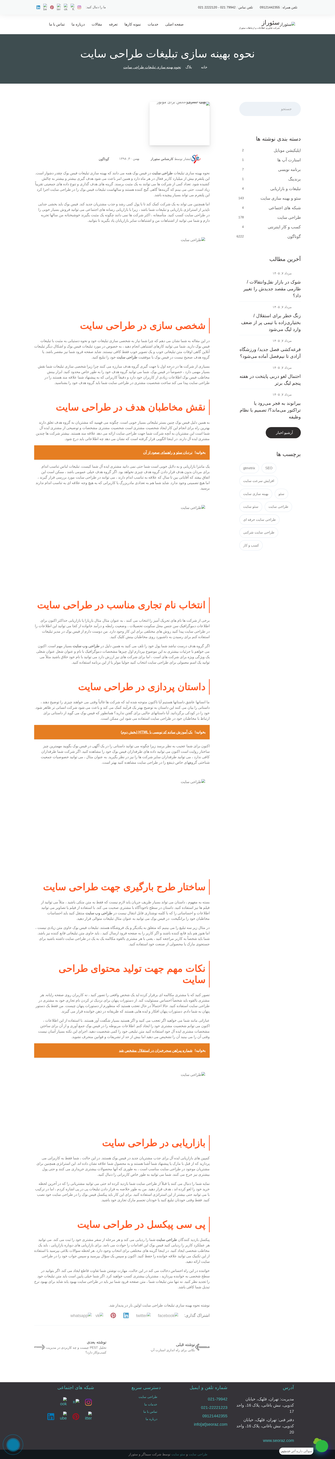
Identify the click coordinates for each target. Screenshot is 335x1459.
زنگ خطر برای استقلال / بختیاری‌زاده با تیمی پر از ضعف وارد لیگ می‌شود (271, 322)
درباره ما (78, 24)
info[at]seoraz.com (210, 1424)
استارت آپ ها (289, 160)
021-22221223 (214, 1407)
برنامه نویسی (289, 169)
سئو (281, 494)
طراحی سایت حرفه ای (259, 519)
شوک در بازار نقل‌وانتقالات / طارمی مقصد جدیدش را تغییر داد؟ (272, 288)
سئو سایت (250, 506)
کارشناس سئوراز (162, 159)
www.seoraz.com (278, 1440)
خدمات (153, 24)
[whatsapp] (322, 1446)
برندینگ (294, 179)
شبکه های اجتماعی (285, 208)
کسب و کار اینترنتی (284, 227)
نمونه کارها (132, 24)
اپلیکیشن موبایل (287, 150)
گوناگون (104, 159)
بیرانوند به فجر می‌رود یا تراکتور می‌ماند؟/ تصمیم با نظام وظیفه (270, 410)
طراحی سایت (289, 217)
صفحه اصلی (174, 24)
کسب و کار (251, 545)
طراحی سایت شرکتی (258, 532)
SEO (269, 468)
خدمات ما (150, 1404)
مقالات (97, 24)
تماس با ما (57, 24)
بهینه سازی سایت (255, 494)
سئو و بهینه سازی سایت (280, 198)
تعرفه (113, 24)
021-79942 (217, 1399)
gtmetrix (249, 468)
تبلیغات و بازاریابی (285, 188)
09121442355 (214, 1416)
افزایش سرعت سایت (258, 481)
